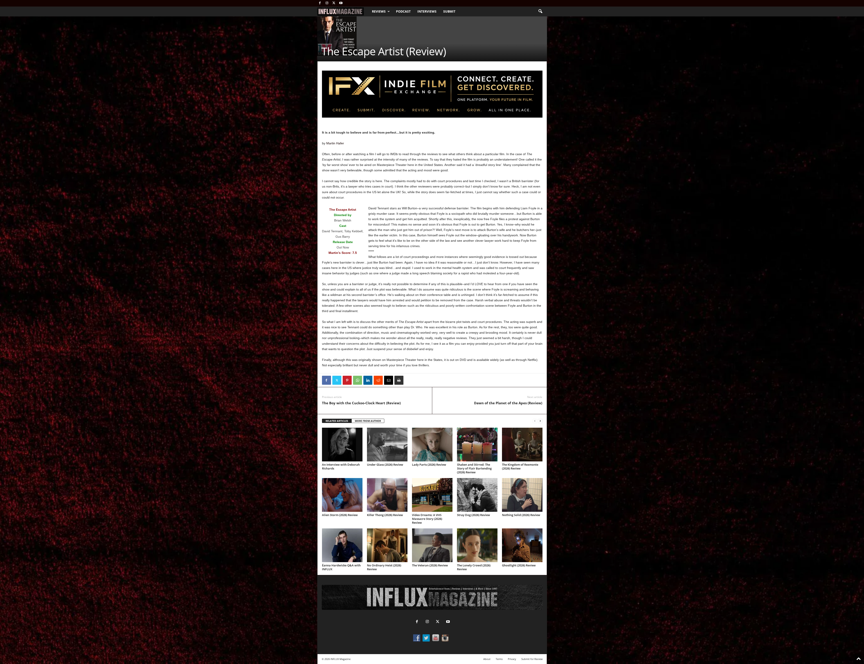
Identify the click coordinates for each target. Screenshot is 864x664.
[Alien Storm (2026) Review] (342, 495)
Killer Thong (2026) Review (385, 515)
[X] (334, 3)
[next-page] (540, 421)
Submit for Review (532, 659)
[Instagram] (327, 3)
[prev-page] (535, 421)
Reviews (379, 11)
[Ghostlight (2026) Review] (522, 545)
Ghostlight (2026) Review (519, 565)
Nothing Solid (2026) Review (521, 515)
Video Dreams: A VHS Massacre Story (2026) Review (427, 519)
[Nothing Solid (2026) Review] (522, 495)
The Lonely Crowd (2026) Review (473, 567)
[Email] (388, 380)
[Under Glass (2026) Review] (387, 444)
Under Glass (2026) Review (385, 465)
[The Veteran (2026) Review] (432, 545)
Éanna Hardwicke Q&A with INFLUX (341, 567)
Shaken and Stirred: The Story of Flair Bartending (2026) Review (474, 468)
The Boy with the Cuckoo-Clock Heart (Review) (361, 403)
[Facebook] (320, 3)
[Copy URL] (409, 380)
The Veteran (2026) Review (430, 565)
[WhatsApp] (357, 380)
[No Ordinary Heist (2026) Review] (387, 545)
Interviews (426, 11)
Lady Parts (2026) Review (429, 465)
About (486, 659)
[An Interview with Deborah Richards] (342, 444)
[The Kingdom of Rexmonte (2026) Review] (522, 444)
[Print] (398, 380)
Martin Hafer (335, 143)
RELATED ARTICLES (337, 421)
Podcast (403, 11)
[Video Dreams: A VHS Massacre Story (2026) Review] (432, 495)
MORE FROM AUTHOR (368, 421)
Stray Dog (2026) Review (473, 515)
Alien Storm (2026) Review (340, 515)
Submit (449, 11)
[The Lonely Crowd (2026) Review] (477, 545)
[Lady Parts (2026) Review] (432, 444)
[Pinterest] (347, 380)
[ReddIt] (378, 380)
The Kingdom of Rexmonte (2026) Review (520, 466)
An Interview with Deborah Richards (341, 466)
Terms (499, 659)
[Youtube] (341, 3)
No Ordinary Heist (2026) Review (384, 567)
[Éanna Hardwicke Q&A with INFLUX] (342, 545)
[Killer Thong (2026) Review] (387, 495)
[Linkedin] (367, 380)
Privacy (512, 659)
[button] (540, 11)
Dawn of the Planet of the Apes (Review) (508, 403)
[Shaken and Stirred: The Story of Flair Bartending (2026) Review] (477, 444)
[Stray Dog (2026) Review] (477, 495)
